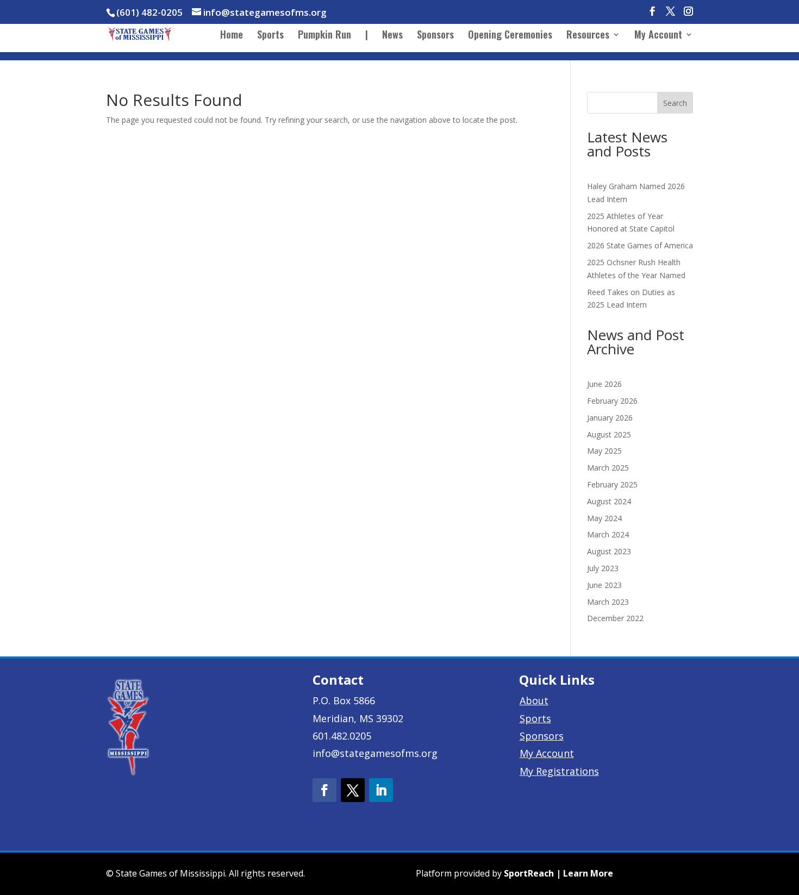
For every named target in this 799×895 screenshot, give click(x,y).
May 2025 (604, 451)
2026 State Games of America (640, 245)
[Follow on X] (353, 790)
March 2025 (608, 467)
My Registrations (559, 771)
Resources (587, 35)
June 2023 (604, 585)
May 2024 (604, 518)
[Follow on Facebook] (324, 790)
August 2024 (609, 501)
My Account (658, 35)
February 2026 (612, 401)
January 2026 (610, 417)
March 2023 (608, 602)
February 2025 (612, 484)
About (534, 700)
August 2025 (609, 434)
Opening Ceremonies (510, 35)
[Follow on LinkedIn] (381, 790)
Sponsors (435, 35)
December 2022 (615, 618)
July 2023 (603, 568)
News (392, 35)
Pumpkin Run (324, 35)
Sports (270, 35)
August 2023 (609, 551)
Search (675, 103)
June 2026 (604, 384)
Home (231, 35)
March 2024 (608, 534)
